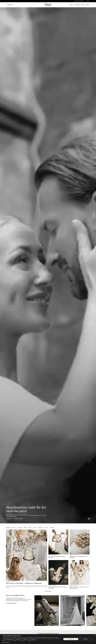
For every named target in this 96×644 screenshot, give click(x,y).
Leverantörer (77, 4)
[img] (48, 4)
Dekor (25, 527)
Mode (34, 527)
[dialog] (48, 639)
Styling (46, 527)
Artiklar (71, 4)
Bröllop (14, 527)
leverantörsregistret (11, 603)
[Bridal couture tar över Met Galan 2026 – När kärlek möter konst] (80, 574)
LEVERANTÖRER (18, 518)
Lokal (30, 527)
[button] (85, 628)
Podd (83, 4)
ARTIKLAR (8, 518)
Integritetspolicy (57, 638)
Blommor (20, 527)
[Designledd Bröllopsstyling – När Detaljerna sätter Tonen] (58, 574)
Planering (40, 527)
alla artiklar (48, 591)
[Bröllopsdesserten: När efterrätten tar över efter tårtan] (80, 544)
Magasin (88, 4)
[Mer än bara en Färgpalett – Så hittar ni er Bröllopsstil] (26, 559)
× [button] (94, 635)
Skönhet (52, 527)
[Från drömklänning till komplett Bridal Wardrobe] (58, 544)
